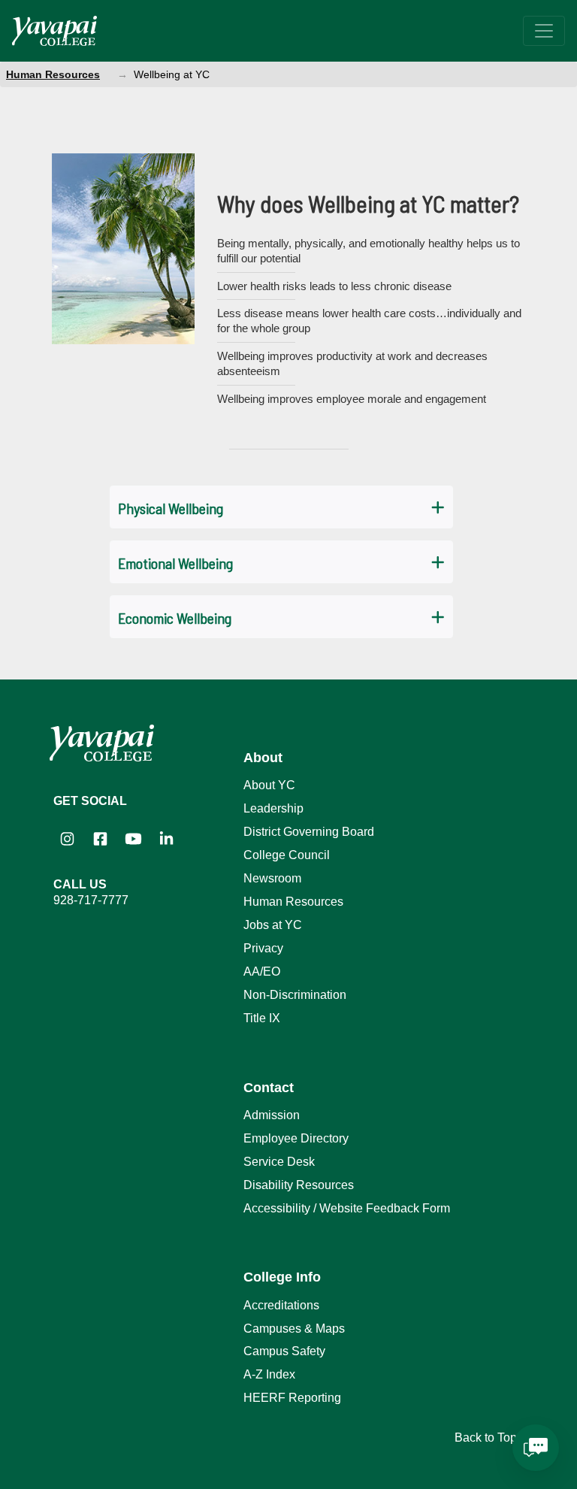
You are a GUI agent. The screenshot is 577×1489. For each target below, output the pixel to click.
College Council (286, 855)
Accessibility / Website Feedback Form (346, 1208)
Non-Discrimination (294, 994)
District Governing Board (308, 831)
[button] (281, 507)
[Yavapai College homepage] (54, 31)
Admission (271, 1115)
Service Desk (279, 1161)
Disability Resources (298, 1185)
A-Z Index (269, 1374)
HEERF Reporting (292, 1397)
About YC (269, 785)
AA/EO (261, 971)
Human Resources (53, 74)
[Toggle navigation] (544, 31)
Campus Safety (284, 1351)
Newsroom (272, 878)
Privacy (263, 948)
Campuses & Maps (294, 1328)
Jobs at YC (272, 925)
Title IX (261, 1018)
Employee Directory (296, 1138)
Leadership (273, 808)
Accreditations (281, 1305)
